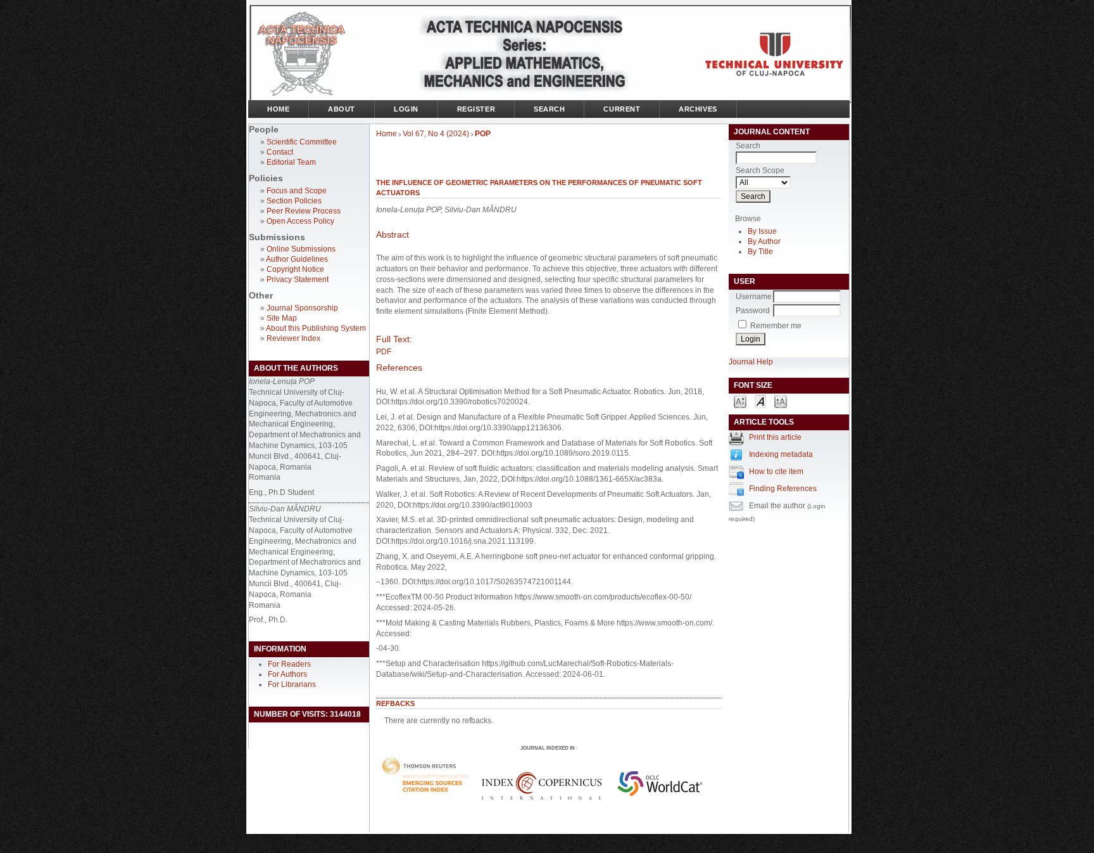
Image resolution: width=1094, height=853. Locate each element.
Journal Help (751, 361)
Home (278, 109)
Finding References (783, 488)
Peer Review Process (304, 211)
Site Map (282, 318)
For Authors (287, 674)
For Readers (289, 664)
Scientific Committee (302, 142)
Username (754, 296)
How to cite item (776, 471)
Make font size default (760, 401)
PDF (383, 351)
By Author (764, 241)
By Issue (762, 231)
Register (476, 109)
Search (549, 109)
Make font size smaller (740, 401)
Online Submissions (301, 249)
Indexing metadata (781, 454)
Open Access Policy (300, 221)
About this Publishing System (316, 328)
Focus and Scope (297, 190)
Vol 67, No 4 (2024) (436, 133)
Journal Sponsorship (302, 308)
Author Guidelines (297, 259)
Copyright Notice (295, 269)
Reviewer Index (293, 338)
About (341, 109)
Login (406, 109)
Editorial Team (291, 162)
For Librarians (292, 684)
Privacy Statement (298, 279)
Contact (280, 152)
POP (483, 133)
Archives (698, 109)
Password (753, 310)
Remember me (776, 325)
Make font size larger (780, 401)
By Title (760, 251)
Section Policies (294, 200)
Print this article (775, 437)
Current (621, 109)
